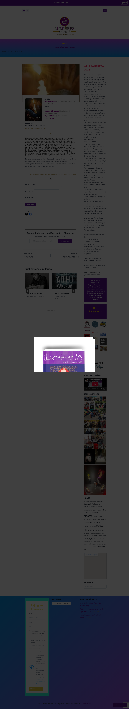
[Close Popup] (94, 338)
